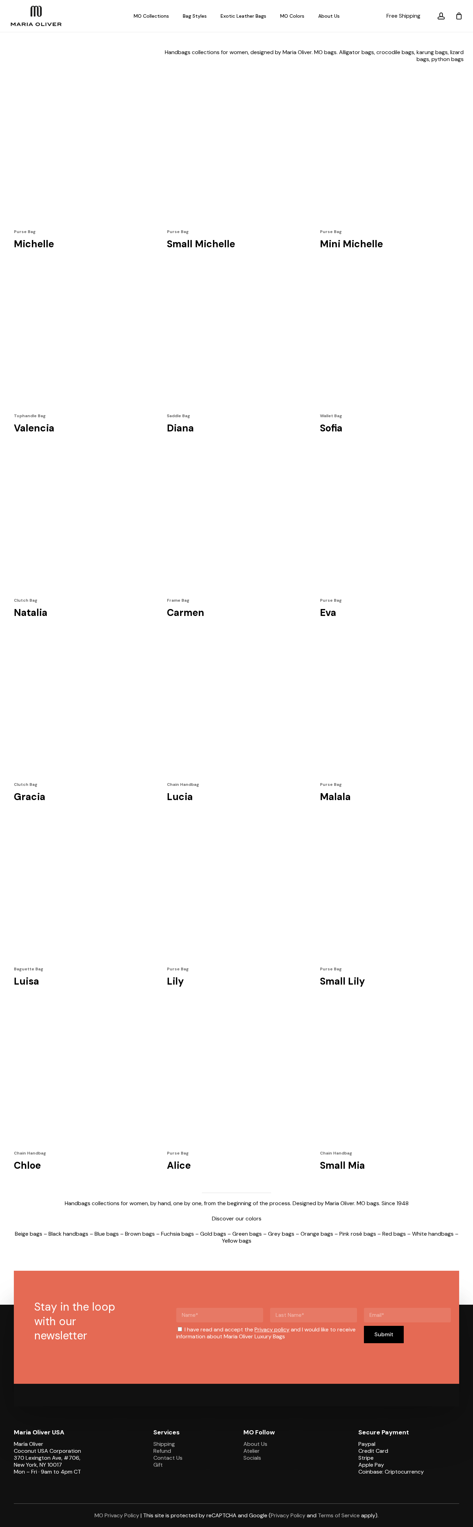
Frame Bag (178, 600)
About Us (255, 1444)
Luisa (26, 981)
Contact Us (167, 1457)
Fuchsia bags (177, 1233)
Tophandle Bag (30, 416)
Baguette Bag (28, 969)
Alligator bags (356, 52)
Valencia (34, 428)
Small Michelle (201, 244)
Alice (179, 1165)
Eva (328, 612)
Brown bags (140, 1233)
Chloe (27, 1165)
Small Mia (342, 1165)
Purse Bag (25, 231)
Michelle (34, 244)
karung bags (432, 52)
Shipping (164, 1444)
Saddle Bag (178, 416)
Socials (252, 1457)
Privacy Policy (288, 1515)
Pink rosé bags (357, 1233)
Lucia (180, 796)
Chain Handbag (183, 784)
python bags (447, 59)
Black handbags (68, 1233)
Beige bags (28, 1233)
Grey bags (281, 1233)
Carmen (185, 612)
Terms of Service (339, 1515)
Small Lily (342, 981)
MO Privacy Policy (117, 1515)
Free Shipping (403, 15)
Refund (162, 1451)
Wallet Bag (331, 416)
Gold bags (213, 1233)
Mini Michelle (351, 244)
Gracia (29, 796)
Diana (180, 428)
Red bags (394, 1233)
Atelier (251, 1451)
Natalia (30, 612)
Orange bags (317, 1233)
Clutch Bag (25, 600)
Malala (335, 796)
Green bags (247, 1233)
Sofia (331, 428)
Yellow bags (236, 1240)
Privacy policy (272, 1329)
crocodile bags (395, 52)
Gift (158, 1464)
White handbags (433, 1233)
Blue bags (107, 1233)
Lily (175, 981)
